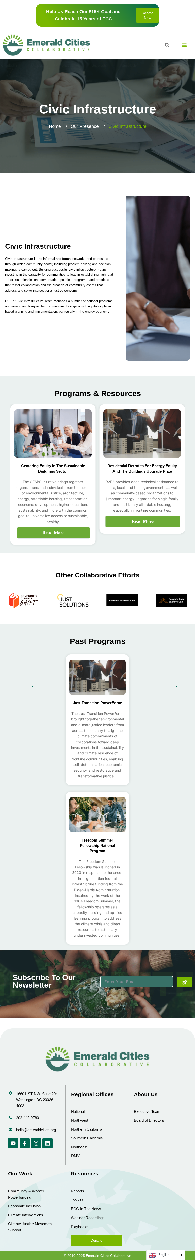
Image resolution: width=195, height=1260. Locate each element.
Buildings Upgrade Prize (150, 471)
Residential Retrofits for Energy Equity (142, 466)
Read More (53, 532)
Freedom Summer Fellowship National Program (97, 845)
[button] (184, 45)
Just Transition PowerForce (97, 703)
